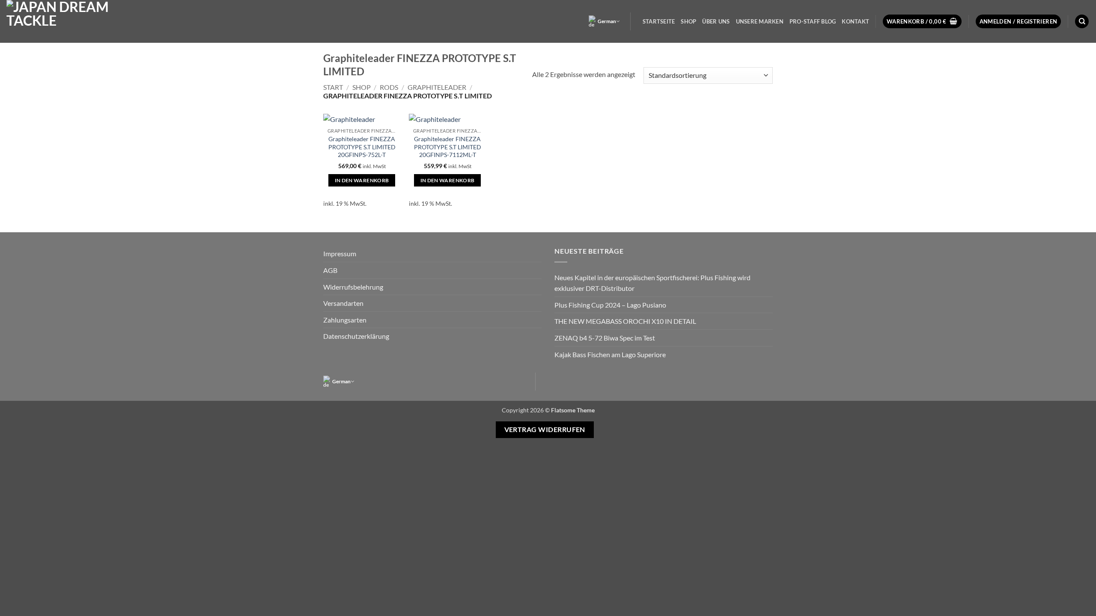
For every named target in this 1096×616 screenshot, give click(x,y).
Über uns (716, 21)
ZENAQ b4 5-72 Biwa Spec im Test (604, 338)
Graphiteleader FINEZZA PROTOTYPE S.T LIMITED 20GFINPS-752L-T (362, 146)
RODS (389, 87)
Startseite (659, 21)
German (607, 21)
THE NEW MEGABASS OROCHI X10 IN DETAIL (625, 321)
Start (333, 87)
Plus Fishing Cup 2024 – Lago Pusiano (610, 305)
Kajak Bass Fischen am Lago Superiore (610, 354)
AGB (330, 270)
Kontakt (855, 21)
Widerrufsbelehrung (353, 287)
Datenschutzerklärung (356, 336)
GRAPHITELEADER (437, 87)
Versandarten (343, 303)
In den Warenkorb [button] (362, 180)
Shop (688, 21)
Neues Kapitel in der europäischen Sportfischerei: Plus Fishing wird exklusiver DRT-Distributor (652, 283)
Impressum (339, 253)
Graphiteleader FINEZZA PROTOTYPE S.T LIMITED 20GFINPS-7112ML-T (447, 146)
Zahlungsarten (344, 320)
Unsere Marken (759, 21)
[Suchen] (1082, 22)
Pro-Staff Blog (812, 21)
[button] (922, 22)
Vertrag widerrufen (544, 429)
